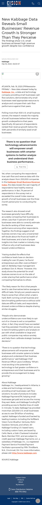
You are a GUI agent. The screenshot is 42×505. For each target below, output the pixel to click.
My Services (20, 484)
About (21, 482)
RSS (22, 498)
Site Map (15, 498)
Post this (22, 167)
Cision (24, 502)
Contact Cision (21, 477)
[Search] (39, 3)
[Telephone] (33, 3)
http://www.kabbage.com (24, 453)
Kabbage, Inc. (8, 92)
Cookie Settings (30, 498)
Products (21, 480)
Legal (8, 498)
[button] (21, 73)
